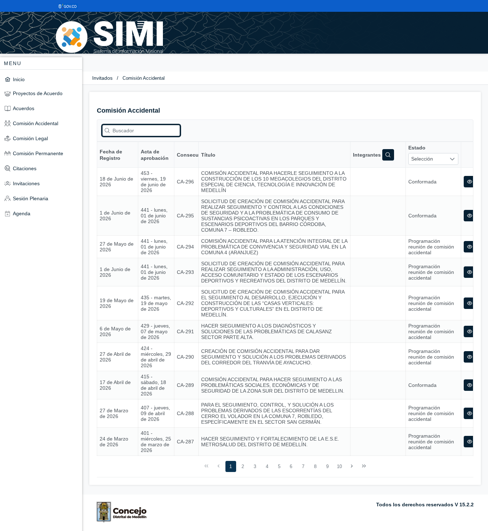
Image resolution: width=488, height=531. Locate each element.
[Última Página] (363, 466)
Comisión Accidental (144, 78)
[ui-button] (469, 181)
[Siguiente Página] (352, 466)
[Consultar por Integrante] (388, 155)
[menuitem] (41, 79)
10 (339, 466)
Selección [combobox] (422, 159)
